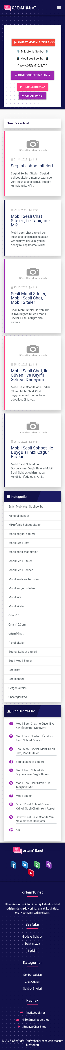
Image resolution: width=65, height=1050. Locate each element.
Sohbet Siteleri (32, 988)
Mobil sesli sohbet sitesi (24, 579)
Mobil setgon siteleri (21, 588)
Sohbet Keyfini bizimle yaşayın (36, 42)
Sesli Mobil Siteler (20, 660)
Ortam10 (13, 615)
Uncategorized (17, 697)
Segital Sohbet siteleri (22, 651)
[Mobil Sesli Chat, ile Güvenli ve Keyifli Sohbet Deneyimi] (32, 350)
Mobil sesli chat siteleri (23, 552)
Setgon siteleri (17, 688)
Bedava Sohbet (32, 936)
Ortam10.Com (17, 624)
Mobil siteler (16, 606)
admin (34, 159)
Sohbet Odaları (32, 974)
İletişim (32, 950)
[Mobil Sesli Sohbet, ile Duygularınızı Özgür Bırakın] (32, 427)
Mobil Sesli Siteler (20, 561)
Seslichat (14, 670)
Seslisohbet (16, 679)
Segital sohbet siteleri (30, 761)
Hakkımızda (32, 943)
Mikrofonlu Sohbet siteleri (24, 524)
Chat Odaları (32, 981)
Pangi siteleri (16, 642)
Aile (18, 829)
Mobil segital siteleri (21, 534)
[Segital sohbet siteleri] (32, 145)
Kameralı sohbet (18, 515)
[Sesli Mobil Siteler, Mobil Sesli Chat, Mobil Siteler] (32, 273)
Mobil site (14, 597)
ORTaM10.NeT (24, 8)
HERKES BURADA (34, 86)
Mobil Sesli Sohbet (20, 570)
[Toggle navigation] (59, 7)
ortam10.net (15, 633)
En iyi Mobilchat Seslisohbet (26, 506)
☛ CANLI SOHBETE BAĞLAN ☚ (32, 75)
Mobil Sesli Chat (18, 543)
